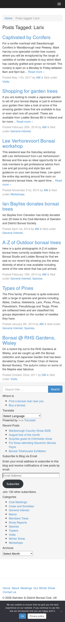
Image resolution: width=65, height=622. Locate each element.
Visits (5, 81)
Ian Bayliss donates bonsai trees (30, 206)
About (15, 588)
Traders (13, 530)
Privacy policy (37, 616)
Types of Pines (17, 287)
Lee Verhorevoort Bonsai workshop (28, 143)
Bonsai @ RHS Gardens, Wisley (28, 340)
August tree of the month (24, 435)
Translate (30, 420)
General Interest (20, 131)
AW (38, 77)
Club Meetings (18, 502)
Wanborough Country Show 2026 (30, 430)
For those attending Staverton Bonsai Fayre (32, 445)
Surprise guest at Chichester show (30, 438)
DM (44, 375)
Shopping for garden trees (30, 90)
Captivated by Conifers (26, 37)
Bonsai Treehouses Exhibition (27, 451)
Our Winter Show (44, 588)
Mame (13, 514)
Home (8, 18)
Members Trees (18, 518)
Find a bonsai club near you (26, 401)
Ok (22, 616)
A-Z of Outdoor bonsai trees (31, 242)
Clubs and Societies (21, 506)
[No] (61, 611)
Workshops (17, 194)
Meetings (26, 588)
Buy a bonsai (17, 405)
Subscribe (13, 484)
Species (37, 278)
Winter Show (17, 538)
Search (55, 389)
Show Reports (18, 522)
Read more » (36, 72)
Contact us (9, 592)
